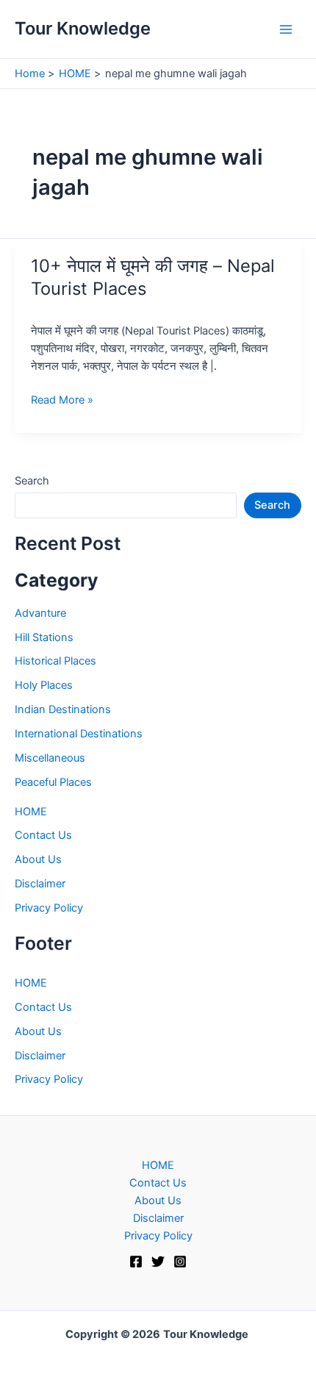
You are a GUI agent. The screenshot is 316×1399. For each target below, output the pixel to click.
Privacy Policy (49, 908)
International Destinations (79, 733)
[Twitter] (158, 1261)
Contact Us (43, 835)
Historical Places (55, 661)
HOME (31, 811)
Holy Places (44, 685)
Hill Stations (44, 637)
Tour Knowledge (83, 28)
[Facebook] (136, 1261)
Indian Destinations (63, 709)
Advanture (40, 613)
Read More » (62, 401)
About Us (38, 859)
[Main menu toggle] (285, 29)
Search (32, 480)
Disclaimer (40, 883)
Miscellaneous (50, 758)
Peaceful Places (53, 782)
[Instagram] (180, 1261)
